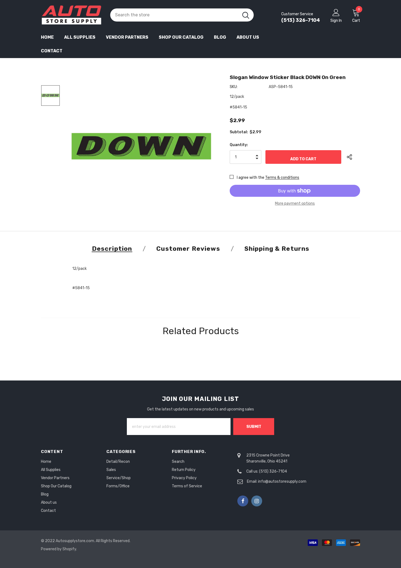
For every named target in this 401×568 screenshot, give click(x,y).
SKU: (234, 86)
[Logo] (71, 15)
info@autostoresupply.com (282, 481)
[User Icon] (336, 12)
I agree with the (250, 177)
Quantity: (239, 145)
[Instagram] (256, 501)
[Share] (353, 157)
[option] (141, 146)
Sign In (336, 20)
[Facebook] (242, 501)
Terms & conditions (282, 177)
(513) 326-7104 (300, 20)
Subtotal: (239, 132)
